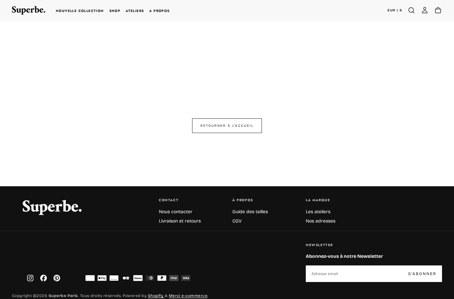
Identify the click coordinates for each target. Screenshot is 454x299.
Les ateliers (318, 212)
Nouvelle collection (80, 10)
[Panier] (438, 10)
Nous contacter (175, 212)
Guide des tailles (250, 212)
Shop (115, 10)
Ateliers (135, 10)
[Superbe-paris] (52, 207)
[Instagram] (30, 278)
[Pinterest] (57, 278)
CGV (237, 221)
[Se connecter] (425, 10)
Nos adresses (320, 221)
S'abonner (422, 273)
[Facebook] (44, 278)
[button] (395, 10)
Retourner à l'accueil (227, 126)
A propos (159, 10)
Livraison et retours (180, 221)
